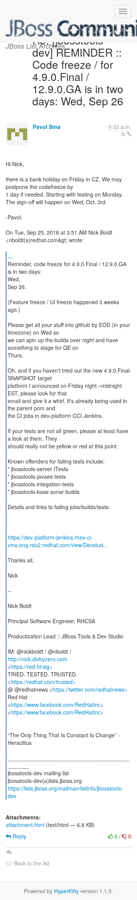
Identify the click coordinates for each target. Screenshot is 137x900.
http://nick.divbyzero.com (37, 659)
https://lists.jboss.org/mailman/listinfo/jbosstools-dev (65, 792)
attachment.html (25, 825)
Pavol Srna (47, 126)
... (10, 255)
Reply (18, 836)
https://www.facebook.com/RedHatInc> (57, 704)
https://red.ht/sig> (32, 666)
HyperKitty (66, 891)
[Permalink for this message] (129, 133)
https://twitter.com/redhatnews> (90, 689)
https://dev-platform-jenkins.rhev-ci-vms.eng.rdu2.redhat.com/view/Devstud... (58, 541)
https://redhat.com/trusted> (43, 682)
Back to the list (31, 863)
